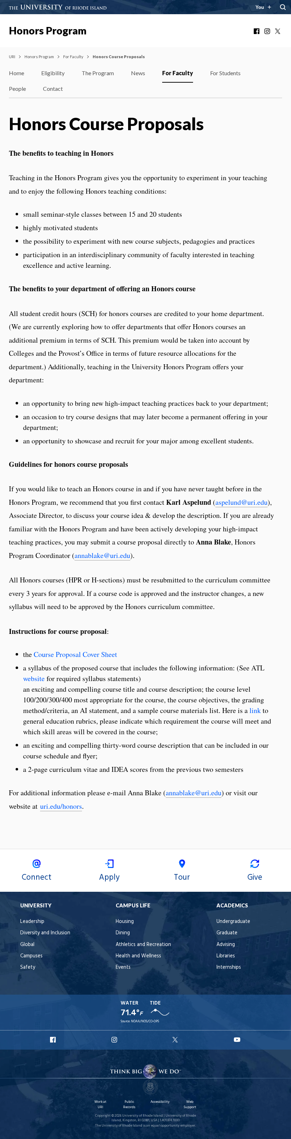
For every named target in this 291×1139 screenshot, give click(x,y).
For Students (225, 73)
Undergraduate (233, 922)
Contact (53, 88)
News (138, 73)
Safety (27, 967)
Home (16, 73)
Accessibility (160, 1102)
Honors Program (48, 30)
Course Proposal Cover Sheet (75, 654)
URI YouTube (237, 1040)
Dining (123, 933)
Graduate (226, 933)
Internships (228, 967)
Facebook (257, 31)
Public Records (129, 1104)
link (255, 710)
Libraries (225, 956)
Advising (225, 945)
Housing (125, 922)
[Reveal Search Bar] (283, 7)
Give (254, 877)
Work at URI (100, 1104)
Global (27, 945)
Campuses (31, 956)
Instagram (267, 31)
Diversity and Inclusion (45, 933)
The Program (98, 73)
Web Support (189, 1104)
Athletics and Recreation (143, 945)
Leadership (32, 922)
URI (12, 56)
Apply (109, 877)
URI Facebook (53, 1040)
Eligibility (53, 73)
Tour (182, 877)
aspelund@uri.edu (241, 502)
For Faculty (73, 56)
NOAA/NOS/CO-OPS (145, 1021)
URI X (176, 1040)
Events (123, 967)
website (34, 678)
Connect (36, 877)
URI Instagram (115, 1040)
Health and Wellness (138, 956)
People (17, 88)
